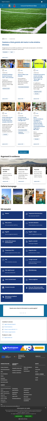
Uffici (2, 371)
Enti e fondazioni (4, 373)
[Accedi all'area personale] (41, 1)
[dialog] (23, 414)
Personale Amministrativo (4, 379)
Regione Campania (6, 1)
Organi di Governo (4, 367)
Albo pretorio (26, 392)
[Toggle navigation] (2, 5)
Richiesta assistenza (16, 398)
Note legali (26, 396)
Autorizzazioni (27, 371)
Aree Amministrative (5, 369)
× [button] (45, 407)
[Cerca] (44, 6)
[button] (23, 419)
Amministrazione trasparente (27, 389)
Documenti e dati (4, 382)
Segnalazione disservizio (15, 393)
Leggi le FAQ (14, 396)
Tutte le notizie (23, 152)
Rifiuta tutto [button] (28, 416)
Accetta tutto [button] (19, 416)
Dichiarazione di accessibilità (27, 399)
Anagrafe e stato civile (17, 368)
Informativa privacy (28, 394)
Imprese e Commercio (16, 370)
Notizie (36, 367)
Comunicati (37, 369)
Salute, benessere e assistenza (28, 368)
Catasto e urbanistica (16, 372)
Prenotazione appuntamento (15, 389)
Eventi (36, 379)
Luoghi (36, 377)
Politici (2, 376)
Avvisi (5, 38)
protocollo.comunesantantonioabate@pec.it (10, 406)
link (35, 413)
